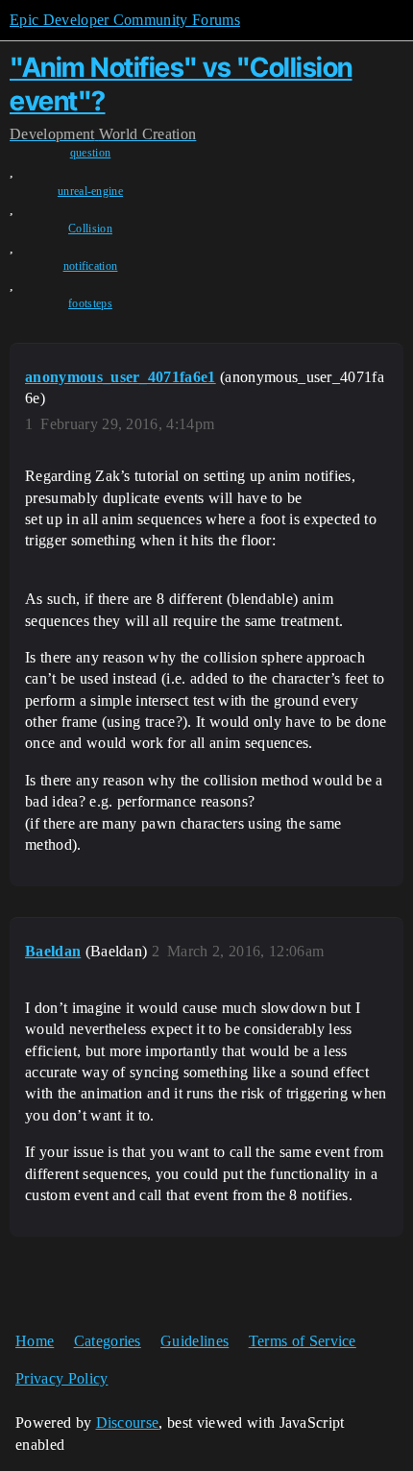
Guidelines (194, 1341)
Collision (90, 228)
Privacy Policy (61, 1378)
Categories (107, 1341)
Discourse (127, 1422)
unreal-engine (90, 191)
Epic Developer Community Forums (125, 20)
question (90, 152)
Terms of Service (302, 1341)
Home (34, 1341)
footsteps (90, 303)
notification (90, 266)
